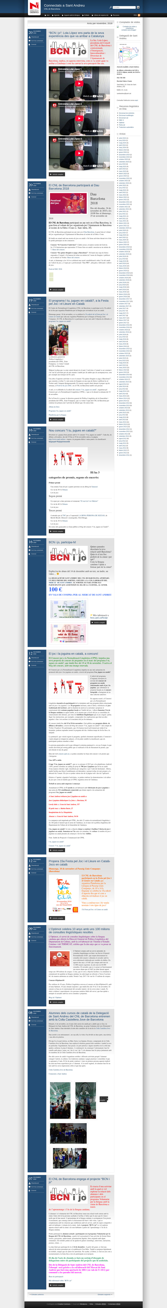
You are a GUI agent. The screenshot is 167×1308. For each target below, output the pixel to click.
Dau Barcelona (89, 232)
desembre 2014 (124, 374)
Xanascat (94, 486)
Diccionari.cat (123, 118)
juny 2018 (122, 285)
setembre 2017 (124, 306)
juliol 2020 (122, 230)
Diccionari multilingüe (126, 115)
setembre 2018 (124, 280)
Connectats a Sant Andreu (64, 5)
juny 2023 (122, 164)
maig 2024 (122, 143)
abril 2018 (122, 289)
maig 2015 (122, 363)
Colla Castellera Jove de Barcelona (61, 1070)
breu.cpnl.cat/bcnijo (99, 617)
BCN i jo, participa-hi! (62, 542)
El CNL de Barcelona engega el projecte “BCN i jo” (79, 1180)
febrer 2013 (123, 424)
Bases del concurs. (73, 257)
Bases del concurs (58, 249)
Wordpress (83, 1304)
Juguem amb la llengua (72, 15)
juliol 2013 (122, 412)
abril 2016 (122, 341)
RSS (135, 15)
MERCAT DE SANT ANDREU (60, 582)
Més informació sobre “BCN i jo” (60, 1280)
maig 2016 (122, 339)
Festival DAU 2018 (55, 269)
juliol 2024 (122, 138)
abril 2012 (122, 446)
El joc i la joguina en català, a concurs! (73, 653)
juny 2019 (122, 259)
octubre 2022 (123, 181)
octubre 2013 (123, 408)
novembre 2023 (124, 157)
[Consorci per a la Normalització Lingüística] (34, 8)
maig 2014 (122, 391)
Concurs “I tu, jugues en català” (60, 845)
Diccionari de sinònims (126, 113)
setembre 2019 (124, 254)
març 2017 (122, 318)
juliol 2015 (122, 358)
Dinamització (35, 37)
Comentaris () (114, 1304)
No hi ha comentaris (37, 40)
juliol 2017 (122, 308)
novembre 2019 (124, 249)
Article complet (57, 174)
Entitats (86, 15)
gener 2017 (123, 323)
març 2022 (122, 195)
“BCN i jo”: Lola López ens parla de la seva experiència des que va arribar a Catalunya (76, 34)
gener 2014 (123, 401)
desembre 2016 (124, 325)
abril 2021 (122, 218)
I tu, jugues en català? (56, 841)
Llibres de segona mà (101, 15)
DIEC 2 (121, 120)
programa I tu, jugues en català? (60, 321)
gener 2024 (123, 152)
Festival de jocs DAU (64, 385)
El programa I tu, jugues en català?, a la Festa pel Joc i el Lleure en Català (78, 302)
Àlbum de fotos (54, 407)
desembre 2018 (124, 273)
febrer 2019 (123, 268)
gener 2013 (123, 427)
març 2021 (122, 221)
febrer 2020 (123, 242)
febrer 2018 (123, 294)
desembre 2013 (124, 403)
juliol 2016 (122, 334)
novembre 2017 (124, 301)
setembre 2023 (124, 162)
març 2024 (122, 147)
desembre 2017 (124, 299)
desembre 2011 (124, 455)
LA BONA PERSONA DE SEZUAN (92, 515)
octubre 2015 (123, 353)
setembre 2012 (124, 436)
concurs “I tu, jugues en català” (86, 389)
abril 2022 (122, 192)
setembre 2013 (124, 410)
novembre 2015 (124, 351)
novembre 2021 (124, 204)
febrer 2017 (123, 320)
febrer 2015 (123, 370)
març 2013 (122, 422)
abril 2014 (122, 394)
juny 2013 (122, 415)
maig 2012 (122, 443)
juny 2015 (122, 360)
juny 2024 (122, 140)
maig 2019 (122, 261)
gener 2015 (123, 372)
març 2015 (122, 367)
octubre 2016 (123, 330)
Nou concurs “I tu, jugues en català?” (72, 430)
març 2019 (122, 266)
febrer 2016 (123, 346)
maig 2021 (122, 216)
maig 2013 (122, 417)
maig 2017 (122, 313)
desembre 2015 (124, 349)
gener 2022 (123, 199)
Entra (91, 1304)
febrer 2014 (123, 398)
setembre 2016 (124, 332)
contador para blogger (128, 30)
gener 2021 (123, 226)
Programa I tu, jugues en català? (60, 411)
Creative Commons (64, 1304)
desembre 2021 (124, 202)
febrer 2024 (123, 150)
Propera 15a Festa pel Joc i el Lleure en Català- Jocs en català (79, 862)
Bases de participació (56, 1276)
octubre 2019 (123, 251)
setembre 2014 (124, 382)
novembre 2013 (124, 405)
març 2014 (122, 396)
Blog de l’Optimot (55, 997)
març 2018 (122, 292)
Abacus (65, 490)
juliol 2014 (122, 386)
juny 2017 (122, 311)
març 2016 (122, 344)
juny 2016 (122, 337)
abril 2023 (122, 169)
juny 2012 (122, 441)
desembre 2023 (124, 155)
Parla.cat (122, 125)
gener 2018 (123, 296)
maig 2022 (122, 190)
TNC (64, 515)
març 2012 (122, 448)
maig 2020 (122, 235)
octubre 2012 (123, 434)
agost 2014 (123, 384)
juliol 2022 (122, 185)
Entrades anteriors (38, 1294)
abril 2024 (122, 145)
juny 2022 (122, 188)
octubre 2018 (123, 278)
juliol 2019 (122, 256)
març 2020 (122, 240)
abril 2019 (122, 263)
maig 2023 (122, 166)
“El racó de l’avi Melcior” (89, 501)
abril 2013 (122, 419)
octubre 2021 (123, 207)
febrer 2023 (123, 173)
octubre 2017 (123, 304)
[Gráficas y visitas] (129, 28)
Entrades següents (104, 1294)
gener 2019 (123, 270)
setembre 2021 (124, 209)
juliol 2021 (122, 211)
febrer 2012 (123, 450)
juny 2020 (122, 233)
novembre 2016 (124, 327)
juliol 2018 (122, 282)
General (33, 44)
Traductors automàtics (126, 127)
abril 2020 (122, 237)
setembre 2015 (124, 356)
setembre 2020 (124, 228)
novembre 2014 (124, 377)
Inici (48, 15)
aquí (136, 100)
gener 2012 (123, 453)
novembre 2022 (124, 178)
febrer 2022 (123, 197)
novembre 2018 (124, 275)
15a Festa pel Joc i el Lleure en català (95, 909)
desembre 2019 (124, 247)
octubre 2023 (123, 159)
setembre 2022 (124, 183)
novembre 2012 (124, 431)
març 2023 (122, 171)
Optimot (121, 122)
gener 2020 (123, 244)
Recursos (116, 15)
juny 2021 (122, 214)
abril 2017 (122, 315)
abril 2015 (122, 365)
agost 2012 (123, 438)
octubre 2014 (123, 379)
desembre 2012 (124, 429)
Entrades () (100, 1304)
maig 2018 (122, 287)
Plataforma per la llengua (57, 415)
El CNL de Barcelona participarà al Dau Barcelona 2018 (74, 187)
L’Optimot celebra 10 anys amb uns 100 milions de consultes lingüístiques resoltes (79, 930)
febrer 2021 (123, 223)
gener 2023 (123, 176)
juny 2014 (122, 389)
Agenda (56, 15)
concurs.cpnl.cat (63, 754)
